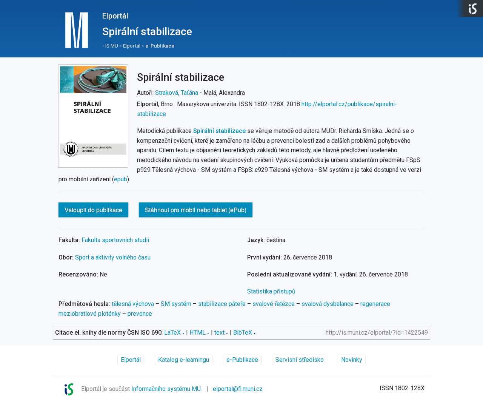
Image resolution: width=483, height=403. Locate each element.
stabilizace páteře (222, 303)
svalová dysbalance (327, 303)
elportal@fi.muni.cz (238, 388)
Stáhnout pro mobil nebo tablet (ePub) (195, 209)
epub (120, 179)
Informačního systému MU (166, 388)
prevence (140, 313)
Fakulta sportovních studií (115, 240)
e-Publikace (159, 46)
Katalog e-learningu (183, 359)
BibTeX (242, 332)
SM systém (176, 303)
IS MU (111, 46)
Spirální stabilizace (219, 130)
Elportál (115, 15)
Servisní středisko (299, 359)
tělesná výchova (133, 303)
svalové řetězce (273, 303)
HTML (197, 332)
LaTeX (172, 332)
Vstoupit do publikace (93, 209)
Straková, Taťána (176, 92)
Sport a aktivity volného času (113, 257)
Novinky (351, 359)
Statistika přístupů (271, 291)
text (219, 332)
